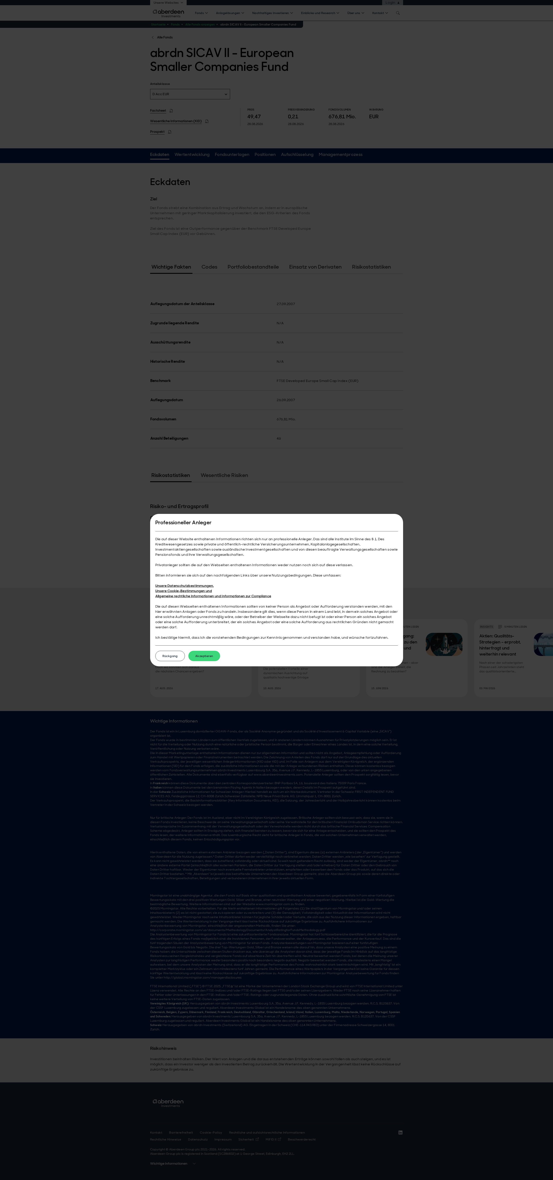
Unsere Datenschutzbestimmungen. (184, 585)
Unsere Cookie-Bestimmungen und (183, 591)
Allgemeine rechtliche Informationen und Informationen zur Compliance (213, 596)
